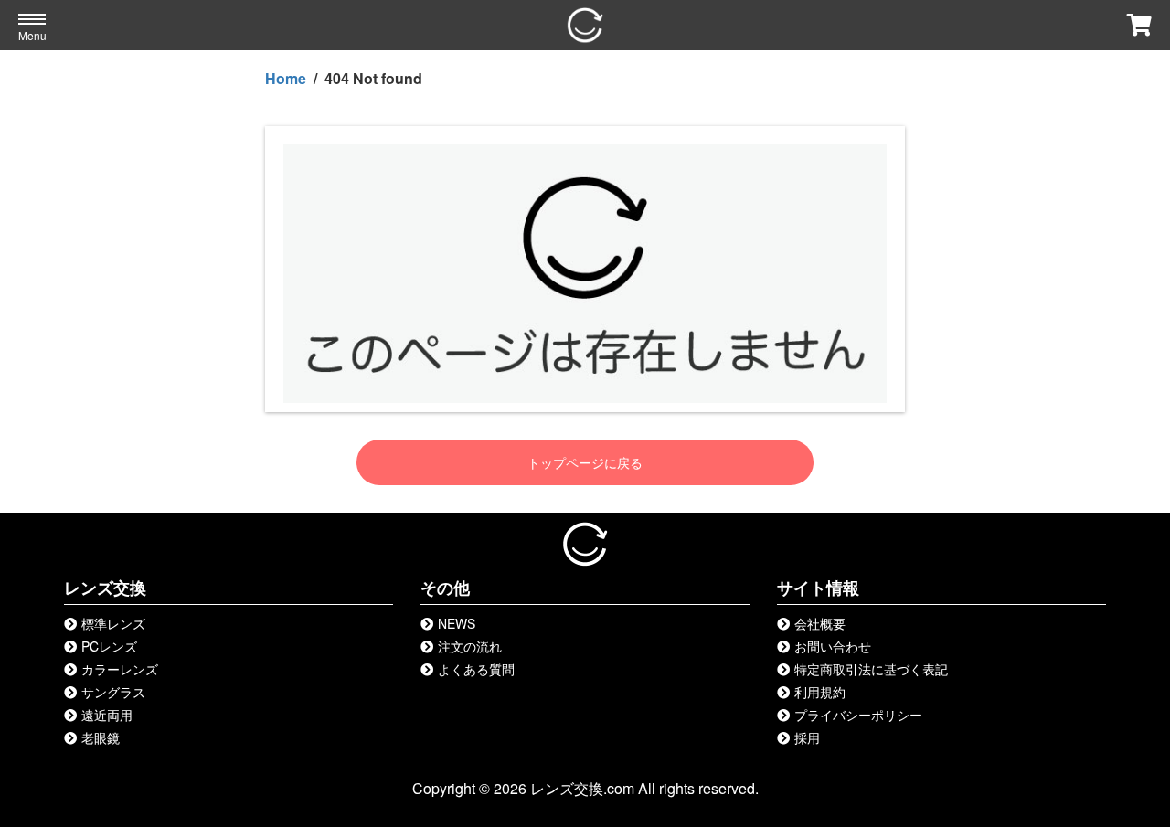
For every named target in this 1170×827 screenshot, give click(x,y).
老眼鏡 (100, 737)
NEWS (456, 623)
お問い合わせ (832, 646)
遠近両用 (107, 714)
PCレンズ (109, 646)
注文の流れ (470, 646)
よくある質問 (476, 669)
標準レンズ (113, 623)
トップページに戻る (585, 462)
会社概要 (820, 623)
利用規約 (820, 692)
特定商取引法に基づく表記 (871, 669)
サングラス (113, 692)
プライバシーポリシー (858, 714)
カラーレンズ (119, 669)
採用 (807, 737)
